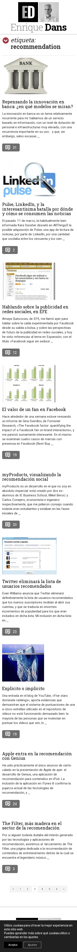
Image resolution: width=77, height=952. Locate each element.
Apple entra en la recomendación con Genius (37, 756)
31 (15, 147)
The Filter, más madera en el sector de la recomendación (32, 826)
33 (15, 524)
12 (15, 352)
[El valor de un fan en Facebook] (38, 383)
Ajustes (32, 944)
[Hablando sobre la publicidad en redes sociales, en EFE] (38, 281)
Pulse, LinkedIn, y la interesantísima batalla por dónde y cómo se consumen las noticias (37, 208)
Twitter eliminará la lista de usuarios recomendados (31, 584)
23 (15, 631)
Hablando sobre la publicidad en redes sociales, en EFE (35, 309)
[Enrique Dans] (38, 12)
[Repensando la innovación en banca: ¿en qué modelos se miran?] (38, 76)
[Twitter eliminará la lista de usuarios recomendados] (38, 555)
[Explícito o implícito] (38, 663)
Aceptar (13, 944)
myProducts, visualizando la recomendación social (31, 477)
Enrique (38, 27)
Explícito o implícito (23, 688)
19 (15, 455)
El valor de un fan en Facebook (34, 409)
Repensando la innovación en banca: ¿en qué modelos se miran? (37, 104)
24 (15, 804)
